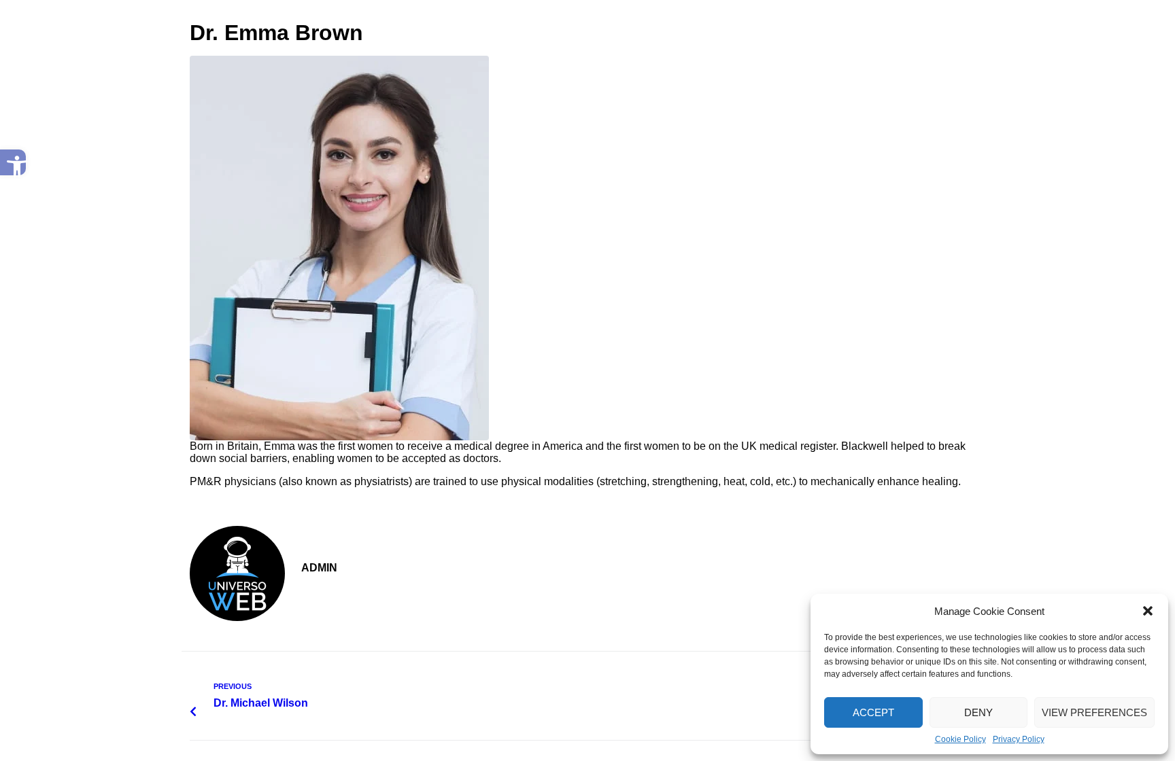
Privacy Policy (1018, 739)
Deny (978, 712)
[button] (13, 162)
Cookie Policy (960, 739)
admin (319, 567)
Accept (873, 712)
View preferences (1094, 712)
